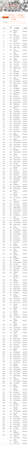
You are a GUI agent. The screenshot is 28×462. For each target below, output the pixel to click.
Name (17, 28)
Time (25, 28)
